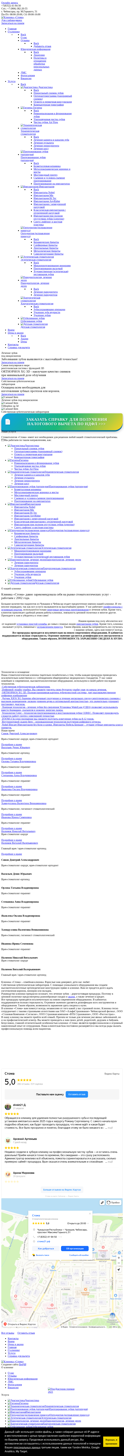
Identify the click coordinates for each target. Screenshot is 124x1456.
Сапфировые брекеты (26, 536)
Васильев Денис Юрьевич (15, 747)
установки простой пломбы (31, 624)
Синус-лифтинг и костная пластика (33, 527)
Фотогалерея (15, 1384)
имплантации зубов (87, 624)
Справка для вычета (19, 1356)
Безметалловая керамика (27, 489)
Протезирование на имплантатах (32, 501)
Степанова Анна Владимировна (19, 775)
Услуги (12, 1353)
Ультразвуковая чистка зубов (30, 466)
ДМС (11, 1381)
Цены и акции (16, 1344)
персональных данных (27, 1447)
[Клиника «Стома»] (12, 17)
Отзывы (12, 1375)
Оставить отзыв (26, 1333)
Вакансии (13, 1387)
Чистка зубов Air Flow (26, 469)
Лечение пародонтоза (26, 565)
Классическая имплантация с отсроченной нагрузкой (43, 521)
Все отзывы (7, 1333)
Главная (12, 1347)
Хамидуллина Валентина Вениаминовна (23, 803)
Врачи (11, 1341)
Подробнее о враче (11, 744)
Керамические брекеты (27, 533)
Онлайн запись (9, 2)
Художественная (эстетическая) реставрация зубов (42, 556)
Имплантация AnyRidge (27, 515)
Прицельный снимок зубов (29, 448)
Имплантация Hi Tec (25, 512)
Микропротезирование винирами (32, 550)
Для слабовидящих (11, 20)
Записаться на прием (12, 23)
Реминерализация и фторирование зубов (36, 463)
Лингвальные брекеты (26, 539)
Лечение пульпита (24, 477)
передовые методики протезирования (68, 609)
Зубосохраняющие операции (30, 571)
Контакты (13, 1338)
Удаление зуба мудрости (27, 574)
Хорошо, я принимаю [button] (111, 1441)
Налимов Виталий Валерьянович (19, 843)
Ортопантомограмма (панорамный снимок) (38, 451)
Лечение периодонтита (27, 480)
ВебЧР (22, 1364)
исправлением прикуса (50, 626)
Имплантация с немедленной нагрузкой (36, 518)
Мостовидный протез (26, 495)
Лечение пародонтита (26, 562)
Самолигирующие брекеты (29, 545)
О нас (11, 1373)
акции (71, 996)
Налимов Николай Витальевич (18, 831)
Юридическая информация (22, 1378)
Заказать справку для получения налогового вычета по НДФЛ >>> (56, 421)
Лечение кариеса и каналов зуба (32, 474)
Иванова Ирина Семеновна (16, 817)
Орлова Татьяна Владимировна (18, 761)
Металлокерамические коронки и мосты (36, 492)
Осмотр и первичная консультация (33, 454)
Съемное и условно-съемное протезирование (39, 498)
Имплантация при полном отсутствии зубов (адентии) (44, 524)
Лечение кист (21, 483)
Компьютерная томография (29, 457)
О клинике (14, 1350)
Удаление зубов (22, 577)
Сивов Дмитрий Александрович (19, 733)
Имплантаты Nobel (24, 507)
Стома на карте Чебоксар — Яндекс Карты (62, 1196)
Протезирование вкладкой (28, 553)
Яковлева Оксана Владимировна (19, 789)
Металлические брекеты (27, 542)
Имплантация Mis (24, 510)
